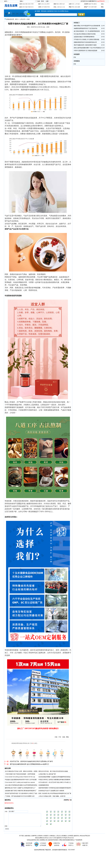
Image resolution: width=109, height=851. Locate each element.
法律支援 (52, 835)
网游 (70, 7)
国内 (29, 4)
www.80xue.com (46, 838)
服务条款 (27, 835)
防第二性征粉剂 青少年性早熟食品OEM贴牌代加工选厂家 (55, 793)
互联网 (86, 4)
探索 (45, 7)
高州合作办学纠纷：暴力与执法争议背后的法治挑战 (53, 771)
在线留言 (46, 835)
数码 (95, 4)
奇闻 (48, 7)
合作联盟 (70, 835)
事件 (48, 4)
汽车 (89, 7)
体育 (39, 7)
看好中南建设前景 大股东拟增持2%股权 (85, 45)
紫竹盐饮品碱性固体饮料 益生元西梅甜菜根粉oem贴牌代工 (29, 764)
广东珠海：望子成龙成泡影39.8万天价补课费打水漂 (19, 796)
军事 (32, 4)
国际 (26, 4)
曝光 (58, 4)
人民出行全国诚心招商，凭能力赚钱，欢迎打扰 (52, 796)
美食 (23, 4)
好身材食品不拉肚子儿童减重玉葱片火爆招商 (51, 790)
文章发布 (39, 835)
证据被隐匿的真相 (44, 785)
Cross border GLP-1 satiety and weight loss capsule (20, 782)
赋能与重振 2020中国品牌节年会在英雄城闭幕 (87, 25)
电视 (29, 7)
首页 (20, 4)
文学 (42, 7)
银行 (78, 4)
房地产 (86, 7)
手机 (92, 4)
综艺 (23, 7)
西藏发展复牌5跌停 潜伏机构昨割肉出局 (85, 42)
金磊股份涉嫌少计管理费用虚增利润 (84, 36)
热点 (60, 7)
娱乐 (20, 7)
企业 (63, 7)
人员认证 (58, 835)
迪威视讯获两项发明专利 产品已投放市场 (85, 28)
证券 (70, 4)
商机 (102, 7)
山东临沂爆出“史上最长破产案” (47, 774)
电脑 (89, 4)
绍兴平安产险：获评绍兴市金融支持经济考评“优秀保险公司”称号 (31, 761)
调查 (60, 4)
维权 (55, 4)
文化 (45, 4)
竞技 (76, 7)
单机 (73, 7)
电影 (26, 7)
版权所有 (76, 835)
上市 (76, 4)
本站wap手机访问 (85, 835)
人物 (58, 7)
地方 (63, 4)
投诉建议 (64, 835)
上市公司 (22, 19)
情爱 (95, 7)
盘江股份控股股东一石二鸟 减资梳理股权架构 (87, 31)
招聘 (92, 7)
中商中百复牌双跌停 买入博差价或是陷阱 (85, 50)
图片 (39, 4)
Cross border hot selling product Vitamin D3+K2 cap (20, 777)
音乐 (32, 7)
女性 (42, 4)
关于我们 (21, 835)
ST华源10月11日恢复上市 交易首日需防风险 (86, 39)
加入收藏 (88, 1)
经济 (73, 4)
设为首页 (83, 1)
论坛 (102, 4)
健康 (78, 7)
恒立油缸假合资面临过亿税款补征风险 (85, 34)
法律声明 (33, 835)
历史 (55, 7)
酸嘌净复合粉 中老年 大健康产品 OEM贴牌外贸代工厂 (20, 788)
